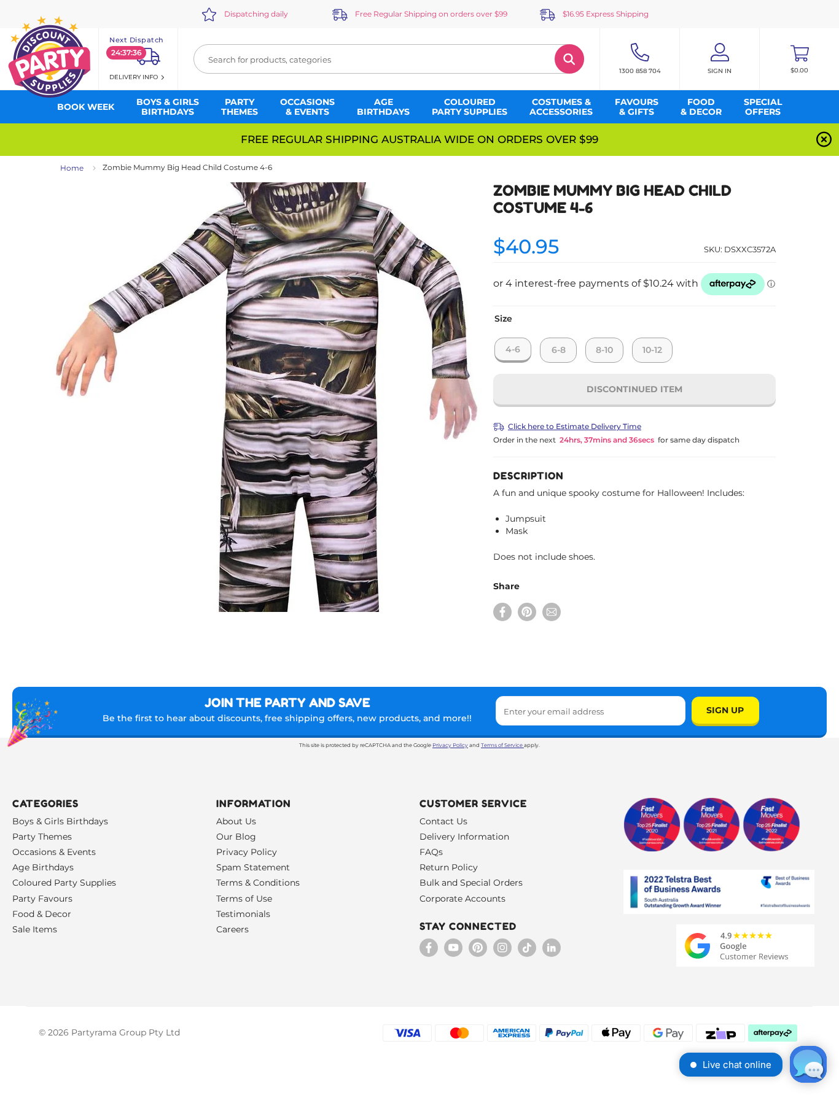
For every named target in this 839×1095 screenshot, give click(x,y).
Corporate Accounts (462, 898)
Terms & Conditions (258, 882)
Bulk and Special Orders (471, 882)
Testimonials (243, 913)
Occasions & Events (54, 851)
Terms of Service (502, 745)
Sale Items (34, 929)
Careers (232, 929)
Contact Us (443, 821)
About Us (236, 821)
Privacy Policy (450, 745)
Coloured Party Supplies (64, 882)
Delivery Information (464, 836)
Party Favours (42, 898)
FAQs (431, 851)
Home (72, 167)
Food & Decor (41, 913)
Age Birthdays (43, 867)
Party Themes (42, 836)
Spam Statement (253, 867)
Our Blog (236, 836)
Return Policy (448, 867)
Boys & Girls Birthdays (60, 821)
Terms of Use (244, 898)
